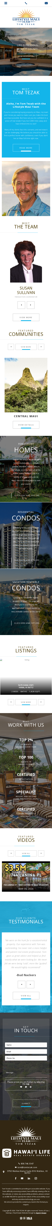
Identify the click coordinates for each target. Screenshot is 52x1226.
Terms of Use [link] (43, 1211)
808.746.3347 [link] (27, 1163)
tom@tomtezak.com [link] (27, 1167)
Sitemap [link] (9, 1213)
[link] (25, 3)
